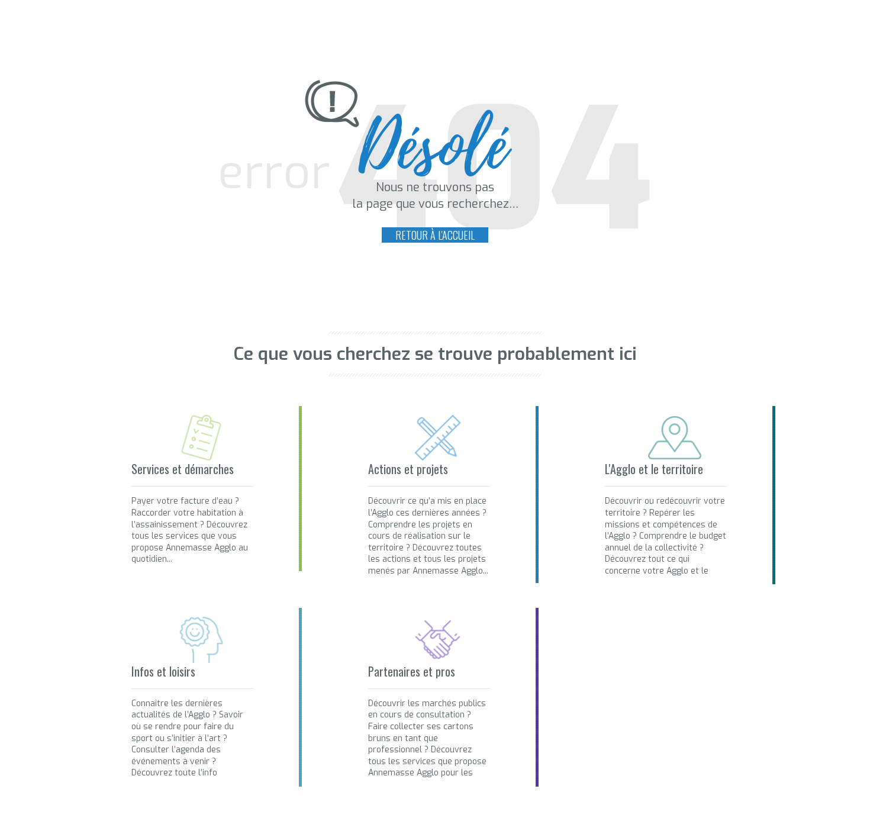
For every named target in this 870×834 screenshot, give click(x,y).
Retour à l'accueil (435, 235)
